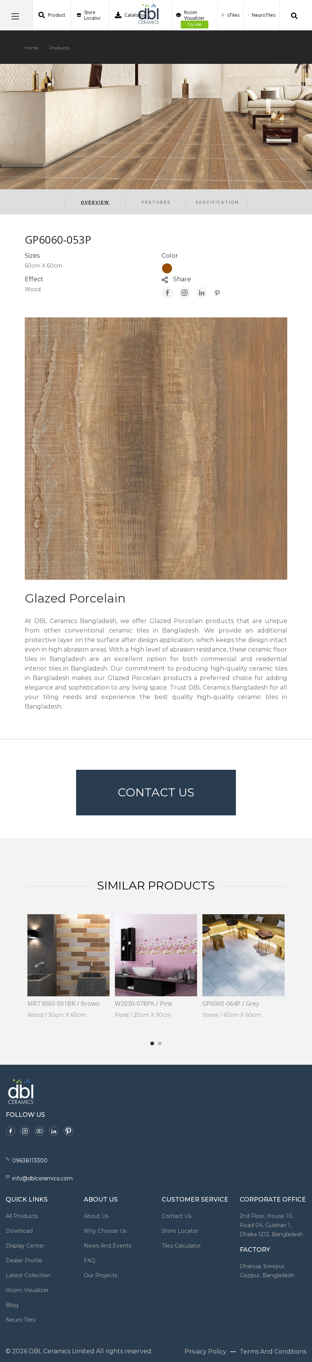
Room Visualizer (194, 18)
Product (56, 15)
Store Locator (92, 15)
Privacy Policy (205, 1351)
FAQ (90, 1260)
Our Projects (100, 1275)
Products (59, 48)
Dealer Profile (24, 1260)
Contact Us (156, 792)
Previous (19, 970)
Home (31, 48)
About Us (96, 1216)
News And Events (107, 1245)
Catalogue (135, 15)
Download (19, 1230)
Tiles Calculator (181, 1245)
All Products (22, 1216)
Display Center (25, 1245)
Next (293, 970)
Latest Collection (28, 1275)
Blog (12, 1305)
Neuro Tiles (20, 1319)
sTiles (233, 15)
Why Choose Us (105, 1230)
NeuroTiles (263, 15)
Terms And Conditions (273, 1351)
